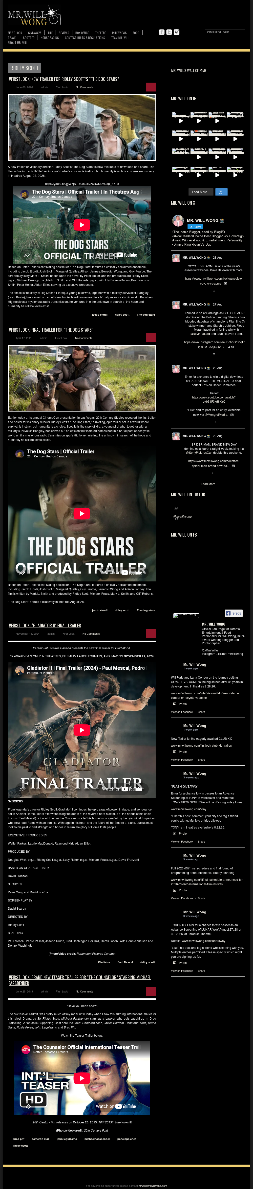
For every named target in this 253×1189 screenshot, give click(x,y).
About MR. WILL (18, 42)
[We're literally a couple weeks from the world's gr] (235, 139)
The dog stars (146, 314)
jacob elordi (99, 314)
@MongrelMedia (216, 414)
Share (201, 712)
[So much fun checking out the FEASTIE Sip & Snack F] (217, 157)
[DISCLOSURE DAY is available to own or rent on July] (181, 120)
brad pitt (18, 1139)
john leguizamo (67, 1139)
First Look (15, 33)
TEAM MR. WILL (120, 38)
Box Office (82, 33)
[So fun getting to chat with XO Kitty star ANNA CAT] (181, 175)
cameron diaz (40, 1139)
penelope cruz (126, 1139)
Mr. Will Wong (194, 664)
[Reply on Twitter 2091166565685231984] (186, 473)
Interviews (119, 33)
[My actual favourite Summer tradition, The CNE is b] (235, 157)
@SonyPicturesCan (199, 452)
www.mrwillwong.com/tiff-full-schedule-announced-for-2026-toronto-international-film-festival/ (207, 881)
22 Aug (218, 435)
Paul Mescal (125, 962)
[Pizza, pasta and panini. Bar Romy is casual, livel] (199, 175)
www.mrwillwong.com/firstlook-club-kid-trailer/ (201, 745)
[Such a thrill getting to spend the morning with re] (199, 120)
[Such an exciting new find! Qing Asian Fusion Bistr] (235, 175)
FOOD (136, 33)
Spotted (29, 38)
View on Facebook (182, 712)
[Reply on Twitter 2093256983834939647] (186, 290)
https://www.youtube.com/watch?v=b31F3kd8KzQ (214, 399)
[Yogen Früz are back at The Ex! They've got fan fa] (217, 139)
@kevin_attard (200, 333)
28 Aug (218, 257)
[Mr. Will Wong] (186, 615)
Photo (183, 704)
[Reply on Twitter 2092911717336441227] (186, 354)
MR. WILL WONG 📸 (196, 257)
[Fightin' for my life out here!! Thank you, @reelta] (181, 157)
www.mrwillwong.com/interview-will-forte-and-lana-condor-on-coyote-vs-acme (205, 695)
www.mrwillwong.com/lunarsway (203, 940)
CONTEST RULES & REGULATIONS (85, 38)
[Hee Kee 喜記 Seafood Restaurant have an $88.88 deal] (217, 120)
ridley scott (122, 314)
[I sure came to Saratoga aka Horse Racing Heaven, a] (181, 139)
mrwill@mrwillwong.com (153, 1186)
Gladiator (104, 962)
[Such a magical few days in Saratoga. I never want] (235, 120)
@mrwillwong (182, 516)
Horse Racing (50, 38)
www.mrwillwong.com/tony (188, 809)
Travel (12, 38)
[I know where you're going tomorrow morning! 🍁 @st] (199, 139)
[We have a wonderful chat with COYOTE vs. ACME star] (217, 175)
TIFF (50, 33)
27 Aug (218, 304)
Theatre (100, 33)
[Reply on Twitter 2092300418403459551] (186, 422)
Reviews (64, 33)
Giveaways (35, 33)
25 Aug (218, 368)
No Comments (84, 87)
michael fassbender (97, 1139)
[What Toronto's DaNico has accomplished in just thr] (199, 157)
